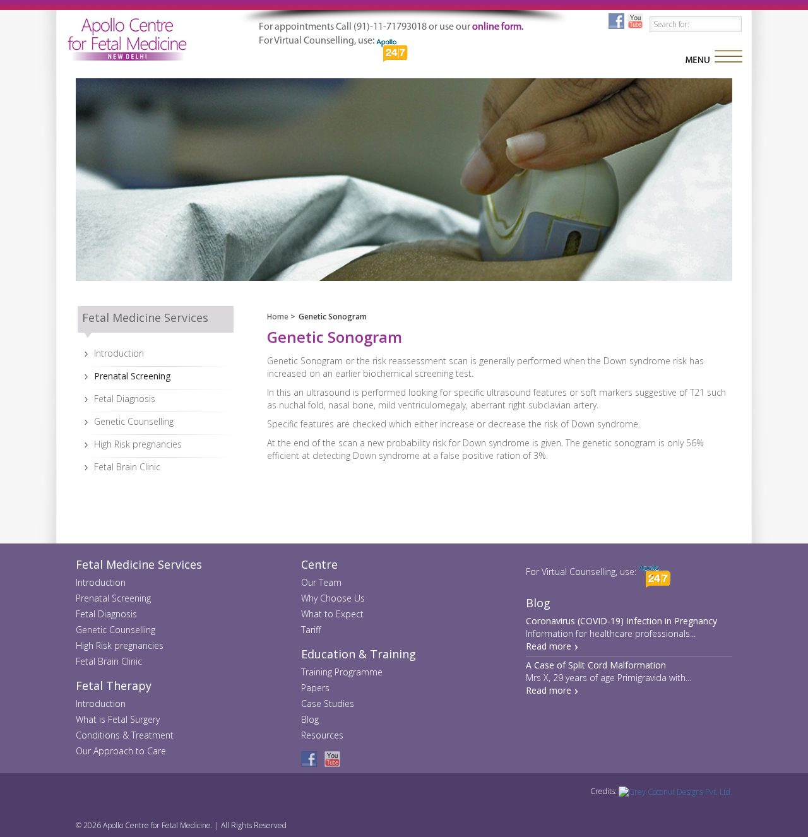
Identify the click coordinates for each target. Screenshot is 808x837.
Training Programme (342, 672)
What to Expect (332, 614)
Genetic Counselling (134, 421)
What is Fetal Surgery (118, 719)
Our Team (321, 582)
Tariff (311, 630)
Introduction (119, 353)
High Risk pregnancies (138, 444)
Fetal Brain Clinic (127, 467)
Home (277, 316)
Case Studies (327, 703)
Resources (322, 735)
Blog (310, 719)
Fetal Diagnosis (124, 399)
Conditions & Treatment (125, 735)
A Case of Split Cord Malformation (596, 665)
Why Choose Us (333, 598)
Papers (315, 688)
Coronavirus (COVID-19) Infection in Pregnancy (621, 621)
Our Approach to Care (121, 751)
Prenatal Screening (132, 376)
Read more (548, 646)
